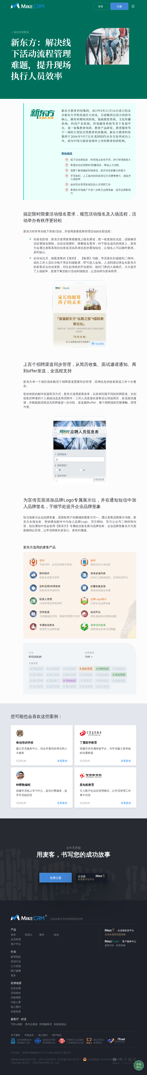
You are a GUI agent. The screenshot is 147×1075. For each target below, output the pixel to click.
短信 (56, 934)
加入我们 (43, 1035)
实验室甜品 (60, 1024)
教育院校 (16, 956)
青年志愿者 (31, 1024)
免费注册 (55, 878)
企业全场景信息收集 (115, 934)
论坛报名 (97, 343)
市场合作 (29, 1035)
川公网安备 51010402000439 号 (104, 1059)
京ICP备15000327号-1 (69, 1059)
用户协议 (56, 1035)
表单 (13, 934)
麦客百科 (109, 945)
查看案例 (62, 760)
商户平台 (16, 943)
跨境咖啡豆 (45, 1024)
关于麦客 (15, 1035)
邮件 (41, 934)
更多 (13, 975)
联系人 (29, 934)
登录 (100, 6)
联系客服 (120, 945)
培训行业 (16, 961)
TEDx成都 (16, 1024)
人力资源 (16, 966)
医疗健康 (16, 970)
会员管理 (16, 939)
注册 (119, 6)
